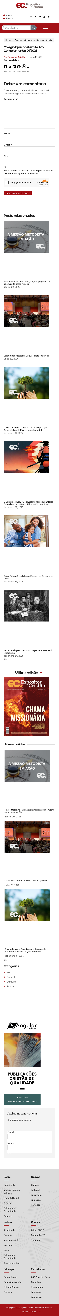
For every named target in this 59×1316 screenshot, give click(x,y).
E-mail (8, 144)
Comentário (11, 99)
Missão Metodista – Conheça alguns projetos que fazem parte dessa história (27, 282)
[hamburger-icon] (45, 28)
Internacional (29, 40)
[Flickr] (48, 17)
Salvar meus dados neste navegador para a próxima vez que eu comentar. (28, 172)
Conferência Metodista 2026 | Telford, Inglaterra (26, 355)
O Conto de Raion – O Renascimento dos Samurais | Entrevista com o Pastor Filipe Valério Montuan (28, 503)
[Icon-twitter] (35, 17)
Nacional (40, 40)
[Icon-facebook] (31, 17)
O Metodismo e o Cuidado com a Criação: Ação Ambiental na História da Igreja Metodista (25, 428)
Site (6, 156)
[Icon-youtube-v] (40, 17)
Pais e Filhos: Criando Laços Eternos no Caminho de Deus (28, 577)
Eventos (18, 40)
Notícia (49, 40)
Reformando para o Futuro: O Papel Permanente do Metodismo (28, 651)
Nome (8, 133)
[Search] (34, 27)
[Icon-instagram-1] (44, 17)
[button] (5, 69)
